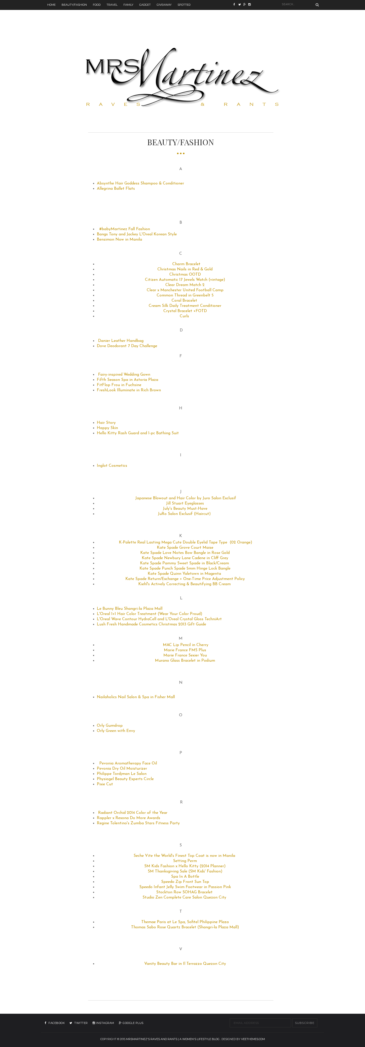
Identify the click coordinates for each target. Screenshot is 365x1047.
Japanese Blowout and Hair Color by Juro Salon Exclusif (185, 498)
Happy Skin (107, 428)
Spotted (184, 4)
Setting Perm (185, 861)
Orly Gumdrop (110, 726)
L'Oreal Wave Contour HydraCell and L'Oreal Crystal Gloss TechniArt (159, 619)
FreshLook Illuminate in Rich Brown (129, 390)
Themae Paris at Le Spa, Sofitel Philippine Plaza (185, 922)
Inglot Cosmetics (112, 466)
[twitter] (240, 5)
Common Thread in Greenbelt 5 (185, 295)
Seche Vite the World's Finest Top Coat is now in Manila (184, 856)
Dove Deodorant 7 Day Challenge (127, 346)
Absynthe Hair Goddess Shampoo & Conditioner (140, 183)
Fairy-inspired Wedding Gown (124, 375)
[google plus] (250, 5)
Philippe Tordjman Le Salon (121, 774)
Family (128, 4)
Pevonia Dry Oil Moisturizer (122, 769)
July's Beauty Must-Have (185, 509)
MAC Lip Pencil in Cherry (185, 645)
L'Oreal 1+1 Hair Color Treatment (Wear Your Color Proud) (149, 614)
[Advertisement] (182, 21)
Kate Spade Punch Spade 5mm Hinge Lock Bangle (185, 569)
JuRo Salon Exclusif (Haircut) (184, 514)
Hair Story (106, 423)
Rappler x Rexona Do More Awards (128, 818)
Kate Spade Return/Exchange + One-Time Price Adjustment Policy (185, 579)
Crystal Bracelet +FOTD (185, 311)
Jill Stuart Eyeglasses (185, 503)
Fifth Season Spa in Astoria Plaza (127, 380)
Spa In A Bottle (185, 877)
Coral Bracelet (184, 301)
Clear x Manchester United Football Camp (185, 290)
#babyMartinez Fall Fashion (124, 229)
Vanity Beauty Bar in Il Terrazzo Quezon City (185, 964)
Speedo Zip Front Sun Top (185, 882)
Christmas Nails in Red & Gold (185, 269)
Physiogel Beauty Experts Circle (125, 779)
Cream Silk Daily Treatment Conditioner (185, 306)
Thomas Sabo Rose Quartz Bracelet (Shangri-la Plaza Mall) (185, 927)
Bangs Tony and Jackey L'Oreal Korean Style (137, 234)
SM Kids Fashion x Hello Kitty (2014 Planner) (185, 866)
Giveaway (164, 4)
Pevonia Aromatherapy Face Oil (128, 763)
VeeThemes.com (253, 1039)
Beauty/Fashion (74, 4)
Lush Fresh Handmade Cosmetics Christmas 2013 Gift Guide (151, 624)
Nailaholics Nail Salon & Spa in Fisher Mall (136, 697)
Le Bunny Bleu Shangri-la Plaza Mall (129, 609)
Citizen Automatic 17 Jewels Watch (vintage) (185, 280)
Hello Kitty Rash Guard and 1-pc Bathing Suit (138, 433)
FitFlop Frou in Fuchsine (119, 385)
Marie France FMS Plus (185, 650)
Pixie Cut (105, 784)
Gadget (145, 4)
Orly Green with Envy (116, 731)
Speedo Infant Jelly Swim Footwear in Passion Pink (185, 887)
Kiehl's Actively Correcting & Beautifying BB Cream (185, 584)
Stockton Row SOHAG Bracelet (184, 892)
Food (97, 4)
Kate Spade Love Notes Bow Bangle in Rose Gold (185, 553)
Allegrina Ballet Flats (116, 189)
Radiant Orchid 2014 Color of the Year (132, 813)
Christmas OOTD (185, 275)
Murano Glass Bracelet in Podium (185, 661)
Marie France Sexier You (185, 655)
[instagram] (245, 5)
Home (51, 4)
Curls (184, 316)
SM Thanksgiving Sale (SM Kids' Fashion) (185, 871)
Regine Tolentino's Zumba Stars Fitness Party (138, 823)
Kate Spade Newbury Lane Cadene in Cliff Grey (185, 558)
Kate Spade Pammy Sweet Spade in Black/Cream (184, 563)
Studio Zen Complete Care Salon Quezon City (184, 898)
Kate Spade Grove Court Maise (185, 548)
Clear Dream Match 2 (185, 285)
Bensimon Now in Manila (119, 240)
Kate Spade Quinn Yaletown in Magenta (184, 574)
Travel (112, 4)
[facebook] (235, 5)
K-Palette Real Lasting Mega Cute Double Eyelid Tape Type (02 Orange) (185, 542)
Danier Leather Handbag (121, 341)
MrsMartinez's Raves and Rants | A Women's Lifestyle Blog (172, 1039)
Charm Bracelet (186, 264)
